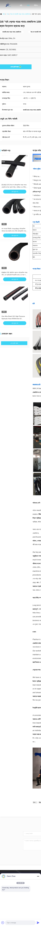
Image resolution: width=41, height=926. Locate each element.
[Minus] (38, 876)
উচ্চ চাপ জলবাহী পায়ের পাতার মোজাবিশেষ (20, 14)
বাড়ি (21, 5)
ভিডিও (36, 5)
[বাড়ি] (8, 5)
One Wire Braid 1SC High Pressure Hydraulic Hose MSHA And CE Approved (13, 318)
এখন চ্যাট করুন (14, 67)
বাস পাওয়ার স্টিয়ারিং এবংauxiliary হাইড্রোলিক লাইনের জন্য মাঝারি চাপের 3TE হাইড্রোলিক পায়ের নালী (14, 231)
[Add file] (2, 922)
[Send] (38, 922)
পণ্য (28, 5)
